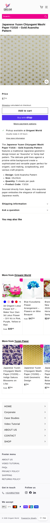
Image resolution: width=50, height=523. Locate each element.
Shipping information (14, 204)
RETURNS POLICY (11, 479)
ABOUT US (7, 460)
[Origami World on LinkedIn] (34, 492)
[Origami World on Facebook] (30, 492)
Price (5, 94)
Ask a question (11, 210)
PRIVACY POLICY (11, 471)
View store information (15, 138)
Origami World (22, 275)
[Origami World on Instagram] (26, 492)
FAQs (4, 467)
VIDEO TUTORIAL (11, 463)
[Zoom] (46, 81)
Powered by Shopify (29, 518)
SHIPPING (7, 475)
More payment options (25, 124)
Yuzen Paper (21, 341)
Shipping (6, 105)
